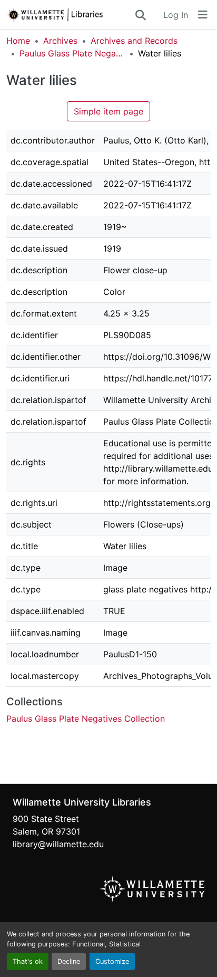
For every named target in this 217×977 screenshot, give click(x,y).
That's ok (28, 961)
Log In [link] (175, 14)
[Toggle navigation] (203, 15)
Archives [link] (60, 40)
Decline (68, 961)
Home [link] (18, 40)
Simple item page (108, 111)
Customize (112, 961)
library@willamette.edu (58, 844)
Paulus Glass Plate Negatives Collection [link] (72, 53)
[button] (70, 14)
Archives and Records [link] (134, 40)
